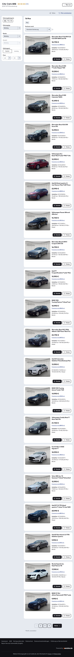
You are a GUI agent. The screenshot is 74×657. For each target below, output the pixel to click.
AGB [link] (10, 641)
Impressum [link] (4, 641)
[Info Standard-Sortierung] (52, 29)
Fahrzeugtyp (6, 25)
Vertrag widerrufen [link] (18, 641)
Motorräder (57, 654)
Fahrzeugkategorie (8, 18)
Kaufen (7, 51)
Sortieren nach (29, 26)
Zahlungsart (6, 48)
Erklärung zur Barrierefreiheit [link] (59, 641)
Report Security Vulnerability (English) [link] (12, 643)
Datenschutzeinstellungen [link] (41, 641)
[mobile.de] (68, 648)
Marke (5, 33)
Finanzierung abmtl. (58, 44)
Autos (49, 654)
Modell (5, 40)
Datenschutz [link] (29, 641)
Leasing (16, 51)
